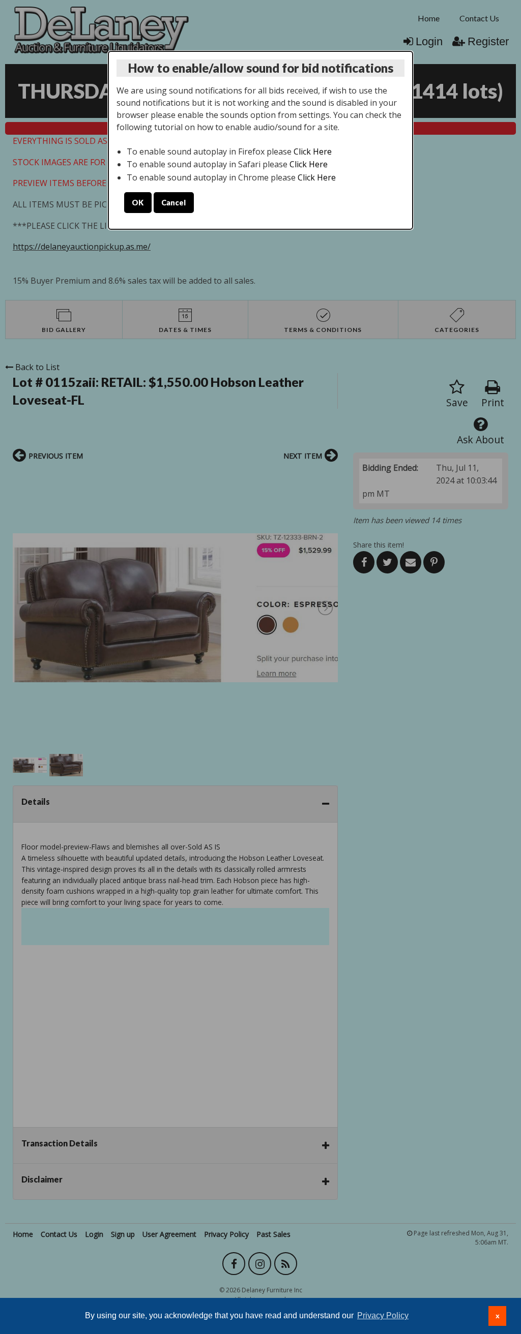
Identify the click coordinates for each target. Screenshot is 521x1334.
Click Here (313, 151)
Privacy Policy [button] (383, 1315)
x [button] (498, 1316)
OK (137, 202)
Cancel (173, 202)
